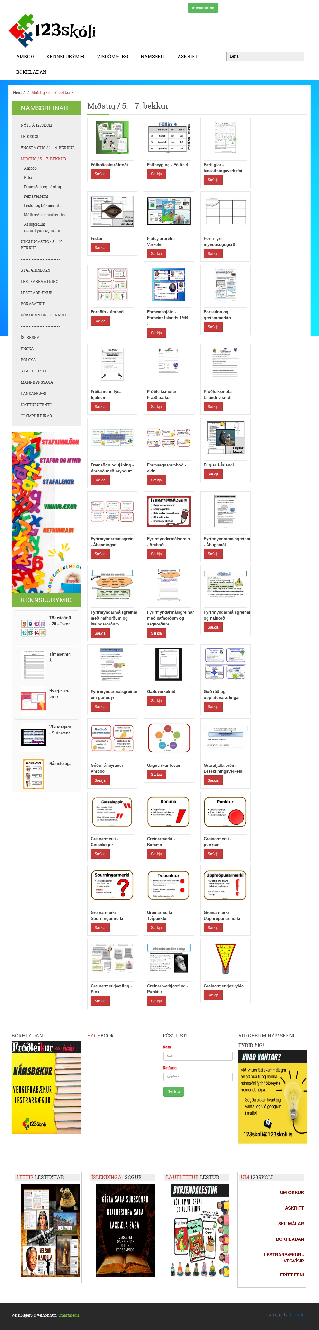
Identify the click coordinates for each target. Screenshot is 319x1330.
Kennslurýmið (65, 56)
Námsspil (153, 56)
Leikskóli (30, 136)
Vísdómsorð (112, 56)
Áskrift (188, 56)
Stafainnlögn (35, 270)
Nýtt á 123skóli (36, 125)
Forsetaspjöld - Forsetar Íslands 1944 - (167, 318)
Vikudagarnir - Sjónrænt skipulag (61, 733)
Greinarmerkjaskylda (224, 986)
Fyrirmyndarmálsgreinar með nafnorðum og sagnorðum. (170, 618)
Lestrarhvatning (39, 281)
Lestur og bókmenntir (43, 205)
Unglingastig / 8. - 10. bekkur (42, 245)
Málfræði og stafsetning (45, 215)
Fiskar (96, 238)
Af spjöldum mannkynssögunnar (42, 227)
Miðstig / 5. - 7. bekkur (51, 92)
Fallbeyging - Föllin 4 (167, 164)
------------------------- (40, 259)
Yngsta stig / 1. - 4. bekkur (48, 147)
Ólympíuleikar (36, 416)
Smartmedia (69, 1315)
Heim (17, 92)
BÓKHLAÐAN (31, 72)
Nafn (167, 1047)
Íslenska (30, 337)
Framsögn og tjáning (42, 187)
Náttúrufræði (36, 404)
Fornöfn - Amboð (107, 312)
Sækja (100, 173)
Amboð (25, 56)
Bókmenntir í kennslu (44, 315)
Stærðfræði (33, 371)
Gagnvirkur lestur (164, 765)
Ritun (29, 177)
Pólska (28, 360)
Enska (27, 348)
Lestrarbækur (36, 292)
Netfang (170, 1067)
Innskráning (203, 8)
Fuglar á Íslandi (219, 465)
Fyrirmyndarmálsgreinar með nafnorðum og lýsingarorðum (114, 618)
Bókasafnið (33, 304)
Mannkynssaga (37, 382)
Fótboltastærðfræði (109, 164)
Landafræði (33, 393)
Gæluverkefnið (161, 691)
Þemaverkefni (36, 196)
